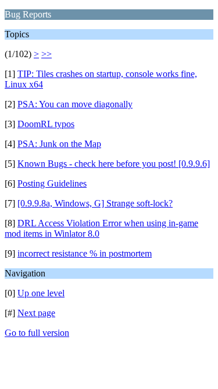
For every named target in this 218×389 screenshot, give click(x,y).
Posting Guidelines (52, 183)
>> (46, 54)
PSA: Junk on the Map (59, 144)
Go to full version (37, 333)
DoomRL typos (45, 124)
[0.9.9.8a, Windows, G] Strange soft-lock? (95, 203)
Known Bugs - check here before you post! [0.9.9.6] (113, 164)
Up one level (41, 293)
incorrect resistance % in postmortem (84, 253)
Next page (36, 313)
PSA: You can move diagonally (75, 104)
